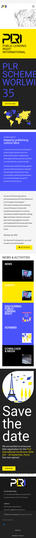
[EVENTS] (18, 292)
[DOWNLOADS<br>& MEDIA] (18, 355)
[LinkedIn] (4, 525)
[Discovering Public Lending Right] (18, 313)
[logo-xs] (4, 6)
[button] (33, 6)
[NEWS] (18, 271)
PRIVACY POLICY (18, 536)
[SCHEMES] (18, 334)
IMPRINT (18, 530)
